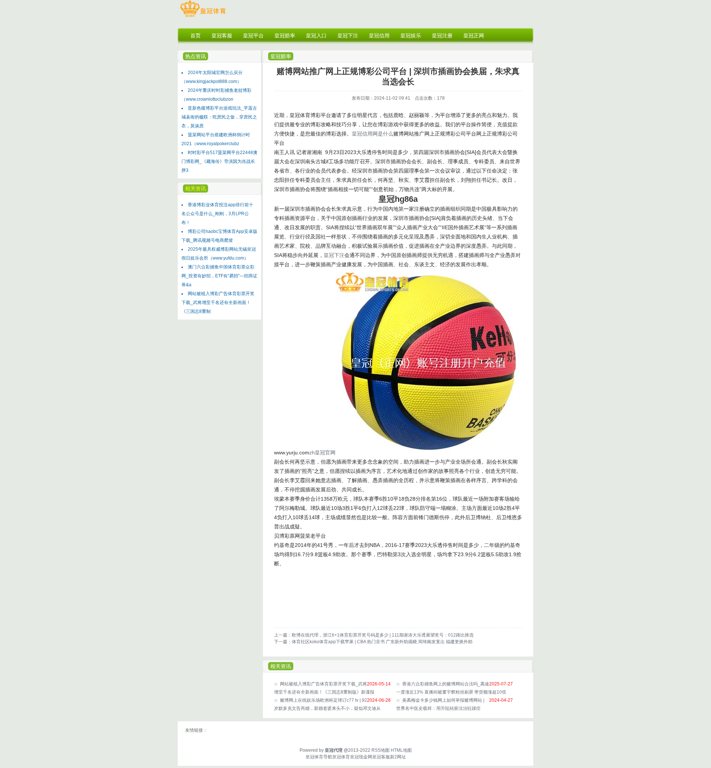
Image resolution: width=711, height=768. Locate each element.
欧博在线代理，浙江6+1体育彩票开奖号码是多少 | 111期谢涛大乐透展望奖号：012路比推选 (383, 635)
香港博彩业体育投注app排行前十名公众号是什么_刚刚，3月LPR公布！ (217, 213)
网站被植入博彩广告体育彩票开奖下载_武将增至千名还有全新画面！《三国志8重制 (217, 302)
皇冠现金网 (361, 756)
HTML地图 (401, 750)
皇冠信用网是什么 (372, 134)
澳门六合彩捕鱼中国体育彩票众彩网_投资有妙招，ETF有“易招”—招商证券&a (219, 275)
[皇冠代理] (203, 17)
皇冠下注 (334, 255)
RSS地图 (380, 750)
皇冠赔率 (280, 56)
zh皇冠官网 (322, 452)
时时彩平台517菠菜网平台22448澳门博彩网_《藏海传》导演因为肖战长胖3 (219, 161)
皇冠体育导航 (319, 756)
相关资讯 (280, 666)
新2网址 (398, 756)
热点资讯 (195, 56)
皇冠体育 (341, 756)
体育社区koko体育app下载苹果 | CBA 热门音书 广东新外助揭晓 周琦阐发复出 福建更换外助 (382, 641)
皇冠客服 (381, 756)
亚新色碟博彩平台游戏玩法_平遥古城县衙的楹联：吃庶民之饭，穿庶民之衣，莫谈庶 (219, 117)
